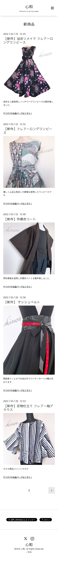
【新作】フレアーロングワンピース (27, 131)
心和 (29, 6)
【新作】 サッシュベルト (22, 302)
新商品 (29, 24)
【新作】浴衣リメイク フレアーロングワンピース (28, 40)
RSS (30, 552)
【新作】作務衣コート (20, 219)
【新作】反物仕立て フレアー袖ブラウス (28, 407)
